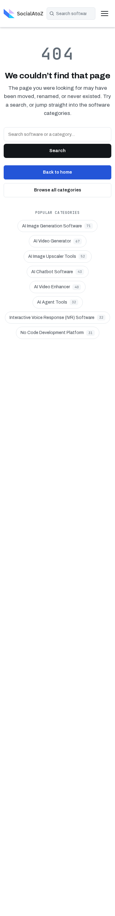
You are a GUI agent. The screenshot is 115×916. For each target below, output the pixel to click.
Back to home (57, 172)
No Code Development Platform (57, 332)
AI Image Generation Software (56, 226)
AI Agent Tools (56, 302)
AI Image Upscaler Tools (56, 256)
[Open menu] (104, 13)
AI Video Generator (56, 241)
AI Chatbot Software (56, 271)
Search (57, 150)
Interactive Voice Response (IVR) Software (56, 317)
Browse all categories (57, 190)
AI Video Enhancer (56, 287)
